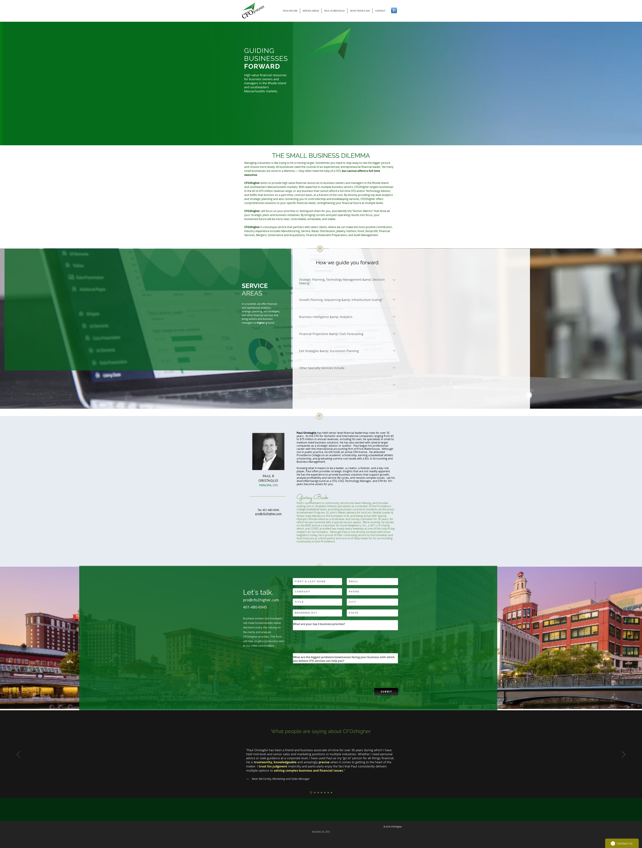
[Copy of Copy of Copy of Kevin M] (314, 792)
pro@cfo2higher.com (261, 599)
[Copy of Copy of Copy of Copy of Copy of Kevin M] (321, 792)
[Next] (623, 754)
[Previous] (18, 754)
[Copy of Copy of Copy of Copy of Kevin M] (318, 792)
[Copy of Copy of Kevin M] (311, 793)
